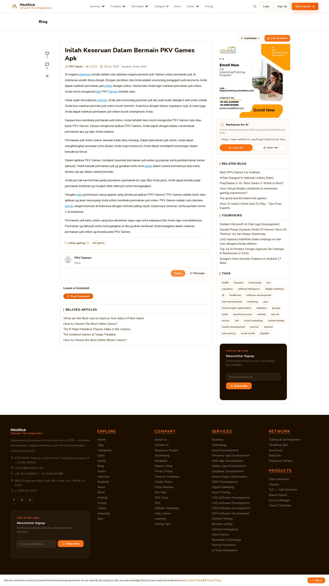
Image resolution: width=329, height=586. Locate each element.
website (261, 314)
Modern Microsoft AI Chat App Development (249, 224)
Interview (103, 477)
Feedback (161, 461)
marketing (252, 301)
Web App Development (228, 461)
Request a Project (166, 450)
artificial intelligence (249, 288)
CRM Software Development (231, 508)
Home (101, 440)
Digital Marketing (223, 487)
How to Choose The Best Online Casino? (90, 324)
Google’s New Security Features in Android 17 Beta (250, 261)
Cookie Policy (163, 482)
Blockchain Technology (226, 540)
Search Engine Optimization (229, 477)
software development (258, 295)
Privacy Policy (164, 471)
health (225, 282)
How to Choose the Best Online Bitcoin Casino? (95, 340)
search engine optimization (236, 308)
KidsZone (275, 455)
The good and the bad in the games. (243, 198)
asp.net (275, 314)
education (227, 288)
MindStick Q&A (278, 445)
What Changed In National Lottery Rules (247, 178)
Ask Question (279, 38)
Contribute (250, 38)
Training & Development (284, 440)
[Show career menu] (197, 6)
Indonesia (84, 74)
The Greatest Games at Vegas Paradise (89, 334)
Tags (100, 445)
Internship (103, 513)
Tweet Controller (280, 505)
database (261, 308)
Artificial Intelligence (225, 529)
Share (101, 492)
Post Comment (80, 296)
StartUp (102, 498)
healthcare (235, 295)
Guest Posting (221, 492)
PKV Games (76, 66)
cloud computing (253, 320)
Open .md (272, 147)
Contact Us (162, 445)
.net (237, 320)
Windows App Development (231, 455)
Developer (137, 6)
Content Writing (222, 519)
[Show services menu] (103, 6)
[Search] (255, 6)
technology (255, 282)
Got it (318, 580)
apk (98, 91)
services (254, 326)
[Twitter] (22, 500)
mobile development (233, 326)
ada (79, 195)
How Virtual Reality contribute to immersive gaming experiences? (249, 190)
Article (101, 461)
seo (269, 282)
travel (225, 314)
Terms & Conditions (167, 477)
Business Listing (222, 524)
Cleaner (274, 484)
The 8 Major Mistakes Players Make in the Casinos (96, 329)
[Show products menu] (124, 6)
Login (266, 6)
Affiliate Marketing (167, 508)
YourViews (276, 450)
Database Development (228, 471)
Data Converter (279, 479)
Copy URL (237, 147)
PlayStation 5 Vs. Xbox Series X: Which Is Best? (251, 183)
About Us (161, 440)
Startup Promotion (224, 545)
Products (116, 6)
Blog (100, 466)
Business (217, 440)
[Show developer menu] (147, 6)
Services (95, 6)
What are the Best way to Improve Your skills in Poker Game (103, 318)
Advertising (162, 455)
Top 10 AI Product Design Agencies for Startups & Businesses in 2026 (252, 251)
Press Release (164, 487)
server (69, 206)
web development (232, 301)
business (239, 282)
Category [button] (159, 6)
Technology (219, 445)
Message (199, 273)
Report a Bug (163, 466)
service (225, 320)
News (101, 487)
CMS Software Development (231, 498)
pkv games (99, 242)
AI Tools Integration (224, 550)
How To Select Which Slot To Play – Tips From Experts (251, 206)
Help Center (163, 513)
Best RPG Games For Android (240, 172)
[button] (47, 55)
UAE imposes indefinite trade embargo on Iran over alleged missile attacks (250, 241)
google (276, 308)
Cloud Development (225, 450)
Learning (160, 519)
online (108, 86)
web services (229, 333)
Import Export (278, 495)
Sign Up (282, 6)
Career (191, 6)
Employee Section (281, 461)
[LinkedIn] (30, 500)
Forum (101, 471)
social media (248, 333)
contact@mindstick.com (29, 468)
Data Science (220, 534)
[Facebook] (14, 500)
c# (223, 295)
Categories (104, 450)
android (268, 326)
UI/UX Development (225, 482)
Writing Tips (162, 524)
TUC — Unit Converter (283, 490)
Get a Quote (303, 6)
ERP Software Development (231, 513)
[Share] (47, 76)
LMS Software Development (231, 503)
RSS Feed (161, 498)
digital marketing (274, 288)
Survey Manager (279, 500)
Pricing (209, 6)
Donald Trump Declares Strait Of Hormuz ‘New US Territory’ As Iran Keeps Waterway (253, 231)
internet (102, 100)
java (265, 301)
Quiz (100, 519)
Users (177, 6)
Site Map (160, 492)
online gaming (76, 243)
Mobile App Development (229, 466)
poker (148, 166)
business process (242, 314)
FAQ (157, 503)
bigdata (264, 333)
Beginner (103, 482)
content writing (276, 320)
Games (113, 91)
